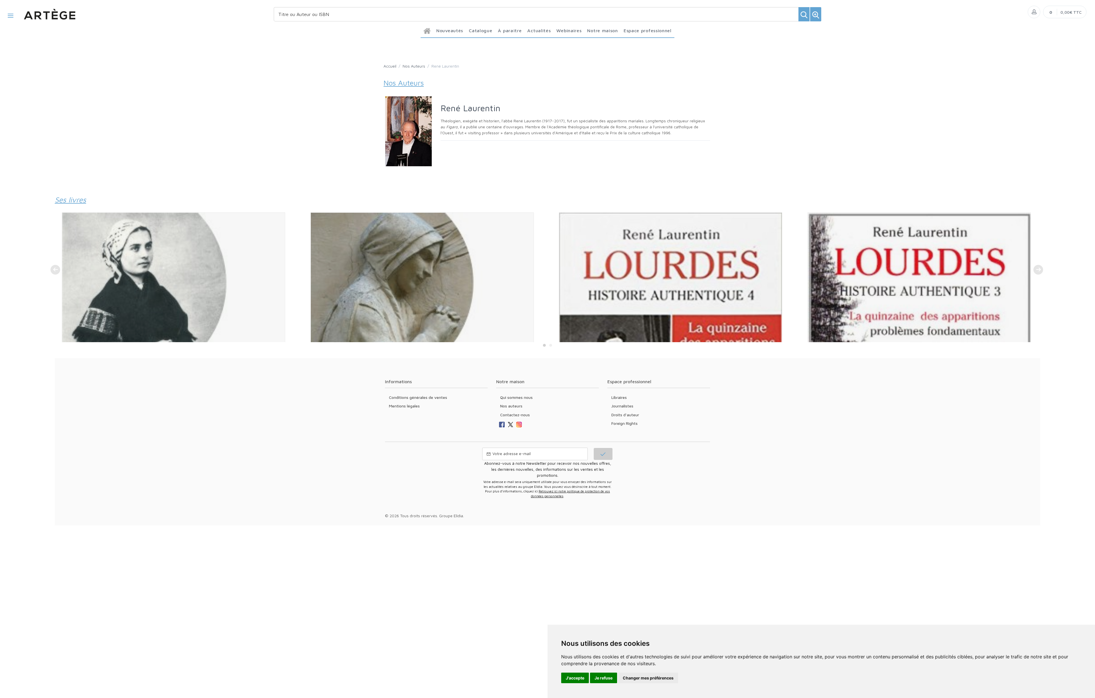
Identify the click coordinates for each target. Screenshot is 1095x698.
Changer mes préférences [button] (648, 677)
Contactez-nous (515, 414)
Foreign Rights (624, 423)
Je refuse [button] (604, 677)
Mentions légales (404, 405)
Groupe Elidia (451, 515)
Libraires (619, 397)
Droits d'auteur (625, 414)
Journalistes (622, 405)
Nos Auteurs (414, 66)
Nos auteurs (511, 405)
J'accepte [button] (575, 677)
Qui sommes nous (516, 397)
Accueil (390, 66)
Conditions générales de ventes (418, 397)
